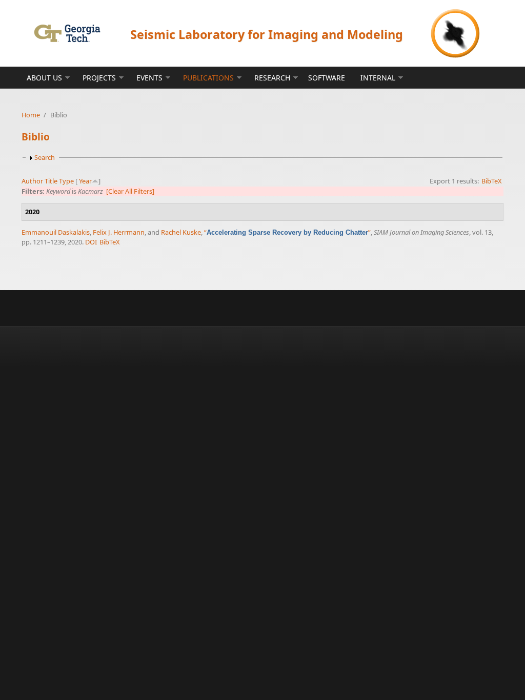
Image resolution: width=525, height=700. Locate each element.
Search (44, 157)
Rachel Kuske (181, 232)
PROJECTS (99, 78)
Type (66, 181)
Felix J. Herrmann (119, 232)
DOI (91, 241)
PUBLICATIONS (208, 78)
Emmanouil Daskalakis (56, 232)
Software (326, 78)
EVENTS (149, 78)
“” (287, 232)
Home (31, 114)
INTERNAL (377, 78)
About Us (44, 78)
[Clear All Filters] (130, 191)
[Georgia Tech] (67, 33)
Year (85, 181)
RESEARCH (272, 78)
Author (32, 181)
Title (51, 181)
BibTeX (491, 181)
